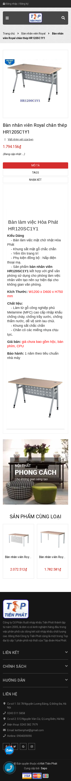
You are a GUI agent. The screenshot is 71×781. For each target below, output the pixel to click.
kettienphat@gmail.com (29, 730)
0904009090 (24, 735)
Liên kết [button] (11, 652)
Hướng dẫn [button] (14, 680)
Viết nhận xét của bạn (20, 139)
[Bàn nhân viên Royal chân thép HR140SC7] (52, 539)
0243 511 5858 (16, 713)
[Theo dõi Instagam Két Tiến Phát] (31, 746)
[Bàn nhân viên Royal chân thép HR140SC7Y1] (18, 539)
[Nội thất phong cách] (35, 471)
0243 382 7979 (29, 724)
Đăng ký (24, 3)
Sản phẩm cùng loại (35, 516)
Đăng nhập (11, 3)
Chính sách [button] (14, 666)
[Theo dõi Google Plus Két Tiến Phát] (23, 746)
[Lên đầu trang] (58, 772)
